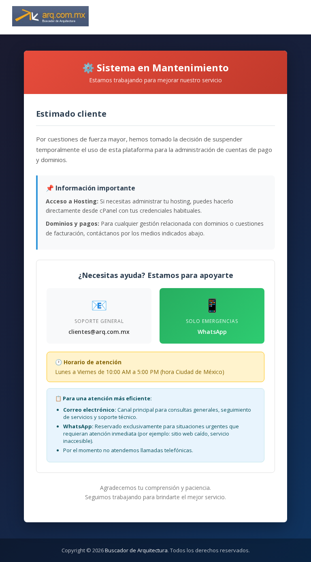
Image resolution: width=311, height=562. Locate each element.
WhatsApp (212, 331)
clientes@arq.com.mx (99, 331)
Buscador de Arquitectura (136, 550)
